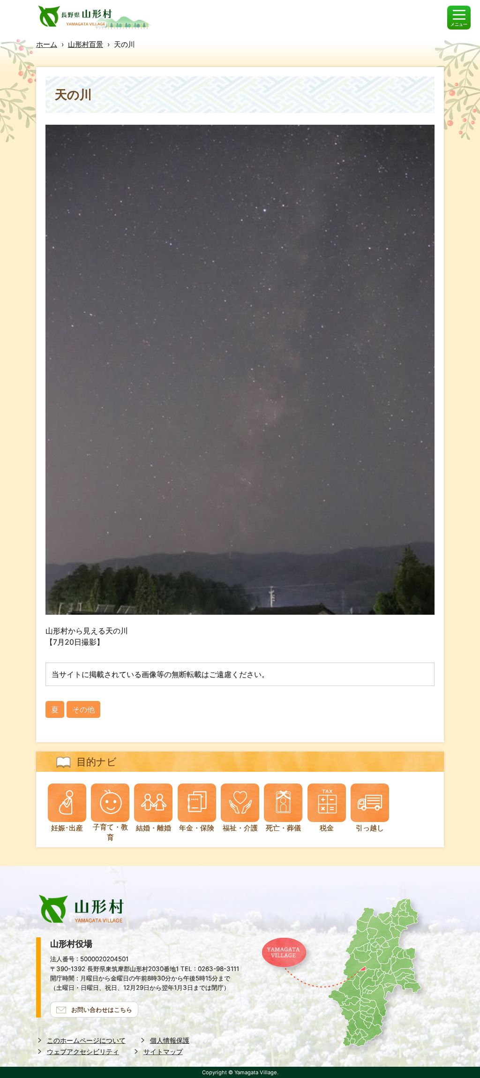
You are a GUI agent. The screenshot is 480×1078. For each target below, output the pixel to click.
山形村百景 (85, 44)
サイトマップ (163, 1051)
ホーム (46, 44)
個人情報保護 (169, 1040)
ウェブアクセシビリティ (83, 1051)
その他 (83, 709)
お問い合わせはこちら (101, 1009)
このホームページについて (86, 1040)
